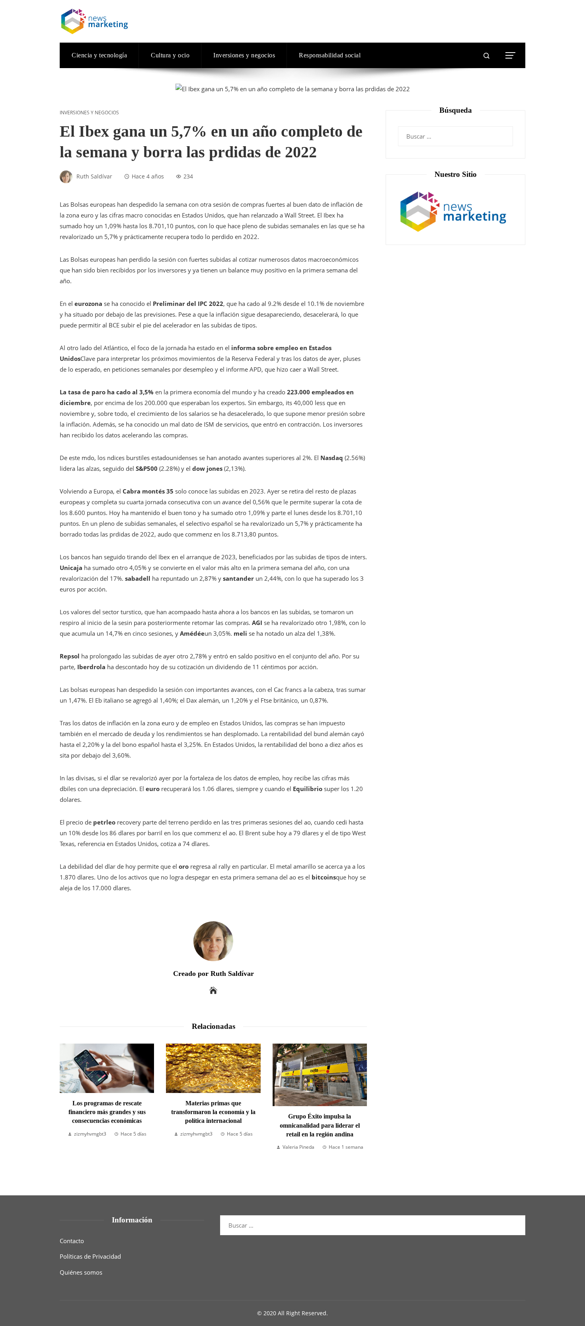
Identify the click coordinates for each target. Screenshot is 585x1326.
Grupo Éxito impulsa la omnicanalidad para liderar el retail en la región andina (320, 1125)
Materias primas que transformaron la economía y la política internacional (213, 1112)
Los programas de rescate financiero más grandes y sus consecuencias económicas (107, 1112)
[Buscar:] (455, 131)
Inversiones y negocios (89, 112)
